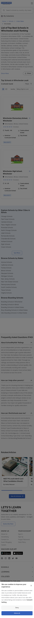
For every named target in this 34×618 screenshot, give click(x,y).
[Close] (30, 284)
